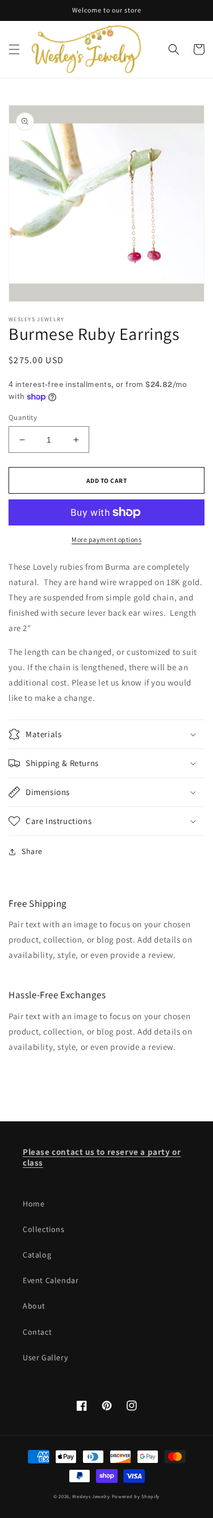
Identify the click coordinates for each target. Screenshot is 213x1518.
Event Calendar (50, 1280)
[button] (14, 49)
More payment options (106, 539)
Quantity (23, 417)
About (34, 1306)
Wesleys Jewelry (91, 1496)
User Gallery (45, 1357)
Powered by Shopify (136, 1496)
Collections (44, 1229)
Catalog (37, 1255)
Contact (37, 1332)
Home (33, 1204)
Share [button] (32, 851)
